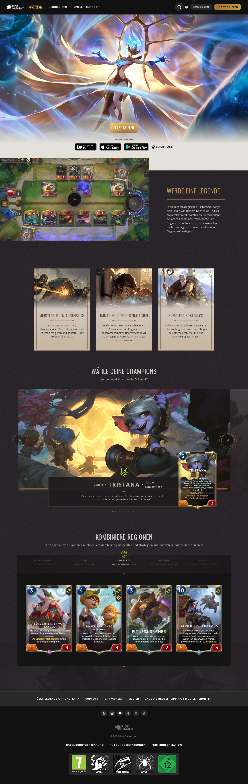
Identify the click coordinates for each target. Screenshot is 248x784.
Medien (134, 698)
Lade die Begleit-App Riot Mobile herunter (178, 698)
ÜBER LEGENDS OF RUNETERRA (58, 698)
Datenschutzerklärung (85, 744)
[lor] (35, 7)
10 (135, 511)
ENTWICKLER (114, 698)
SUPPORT (92, 698)
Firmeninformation (167, 744)
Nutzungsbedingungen (128, 744)
